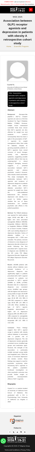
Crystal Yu (10, 85)
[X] (13, 432)
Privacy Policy (26, 450)
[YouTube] (17, 432)
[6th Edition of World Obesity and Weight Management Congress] (17, 439)
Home (8, 46)
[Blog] (21, 432)
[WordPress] (25, 432)
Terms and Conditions (12, 450)
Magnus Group (25, 446)
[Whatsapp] (3, 441)
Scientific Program (21, 46)
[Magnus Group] (17, 421)
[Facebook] (10, 432)
